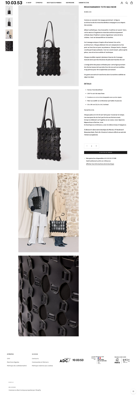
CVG (8, 358)
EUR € (11, 382)
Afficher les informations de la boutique (100, 164)
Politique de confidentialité (17, 366)
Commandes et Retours (40, 362)
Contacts (35, 358)
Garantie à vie (84, 2)
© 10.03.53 (12, 387)
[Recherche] (127, 3)
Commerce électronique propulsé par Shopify (25, 390)
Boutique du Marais (54, 2)
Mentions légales (13, 362)
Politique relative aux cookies (42, 366)
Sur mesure (70, 2)
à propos (39, 2)
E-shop (28, 2)
